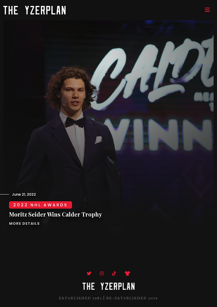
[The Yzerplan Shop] (127, 273)
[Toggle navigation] (207, 10)
